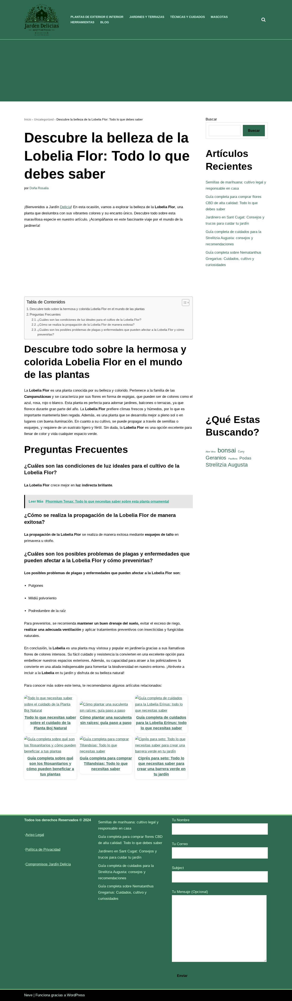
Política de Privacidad (42, 849)
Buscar (211, 119)
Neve (28, 995)
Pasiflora (232, 458)
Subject (178, 868)
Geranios (216, 458)
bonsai (227, 450)
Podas (245, 458)
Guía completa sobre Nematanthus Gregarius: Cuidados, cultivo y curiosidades (233, 258)
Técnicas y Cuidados (187, 17)
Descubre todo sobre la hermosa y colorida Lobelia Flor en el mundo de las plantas (87, 309)
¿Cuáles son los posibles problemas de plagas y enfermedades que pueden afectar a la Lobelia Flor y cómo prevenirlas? (110, 332)
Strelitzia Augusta (227, 465)
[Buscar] (263, 19)
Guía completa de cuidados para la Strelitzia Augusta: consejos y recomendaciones (233, 238)
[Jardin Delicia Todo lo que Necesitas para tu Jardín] (41, 19)
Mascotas (219, 17)
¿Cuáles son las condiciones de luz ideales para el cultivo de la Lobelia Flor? (89, 319)
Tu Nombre (180, 820)
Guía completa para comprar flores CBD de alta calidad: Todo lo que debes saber (233, 203)
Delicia (65, 207)
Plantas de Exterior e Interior (97, 17)
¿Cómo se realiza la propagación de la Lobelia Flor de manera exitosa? (85, 324)
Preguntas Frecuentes (45, 314)
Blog (104, 22)
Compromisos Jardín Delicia (48, 864)
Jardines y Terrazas (146, 17)
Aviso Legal (34, 835)
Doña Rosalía (39, 188)
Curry (241, 451)
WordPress (76, 995)
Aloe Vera (210, 451)
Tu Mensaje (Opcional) (190, 892)
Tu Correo (180, 844)
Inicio (27, 119)
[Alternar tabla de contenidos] (183, 302)
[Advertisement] (146, 71)
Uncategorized (44, 119)
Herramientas (82, 22)
